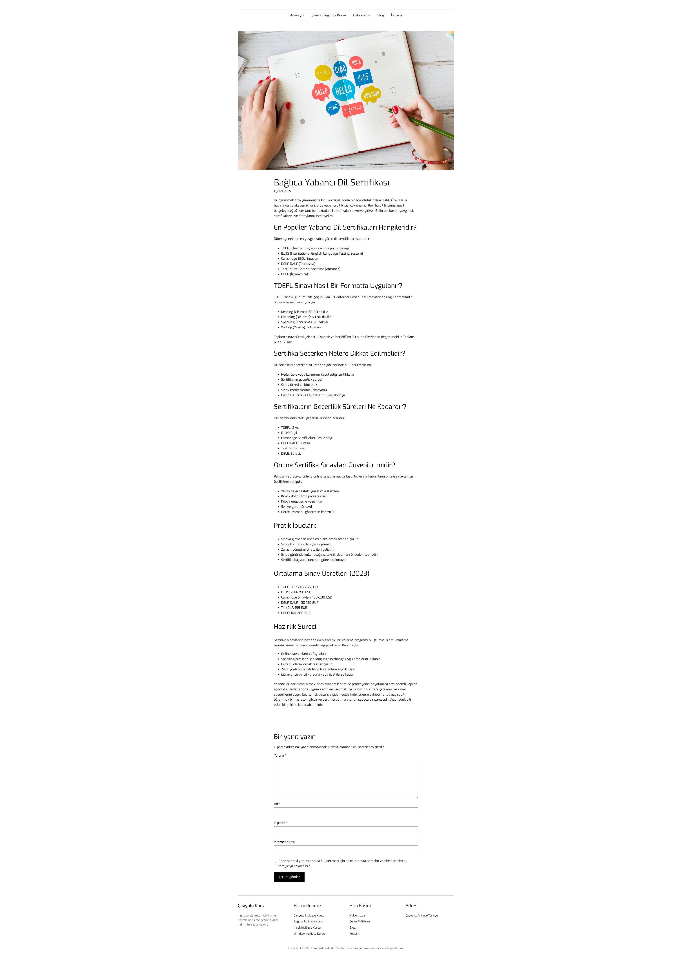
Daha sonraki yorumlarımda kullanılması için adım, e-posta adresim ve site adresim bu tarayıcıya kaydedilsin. (342, 863)
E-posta (281, 823)
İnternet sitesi (284, 842)
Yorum (280, 755)
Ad (277, 804)
